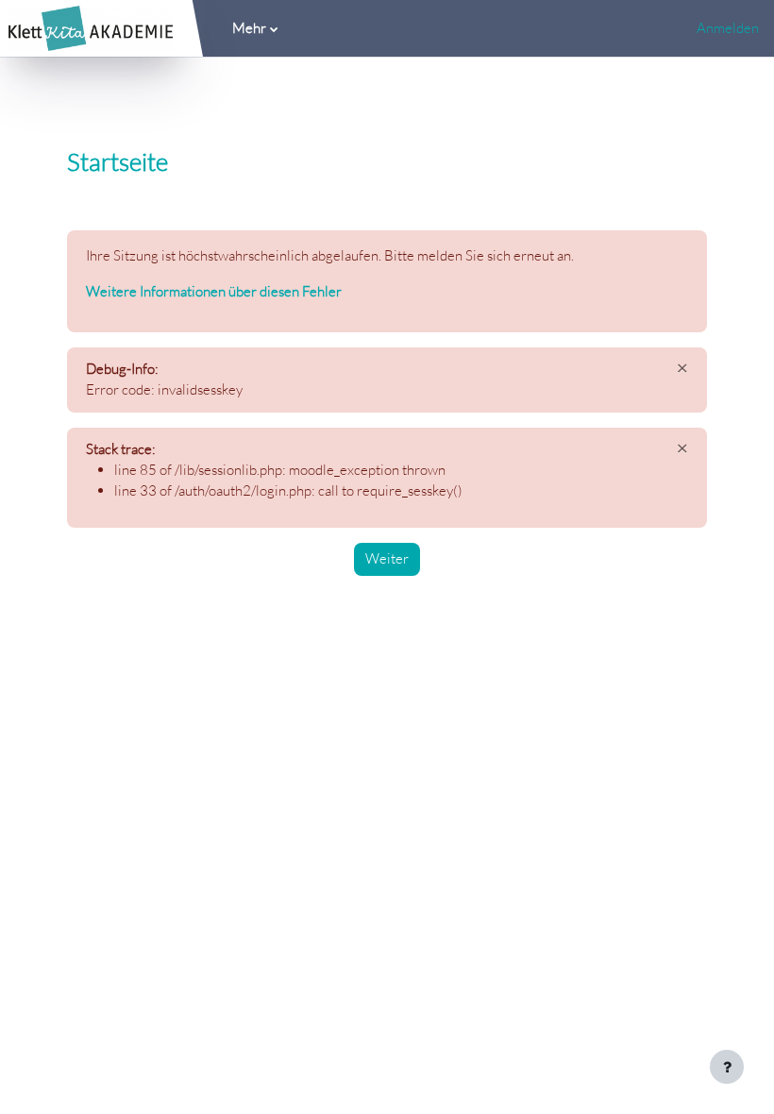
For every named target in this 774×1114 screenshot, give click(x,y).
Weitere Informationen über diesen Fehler (214, 291)
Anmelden (728, 28)
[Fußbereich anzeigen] (727, 1067)
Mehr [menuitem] (249, 28)
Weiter (387, 558)
